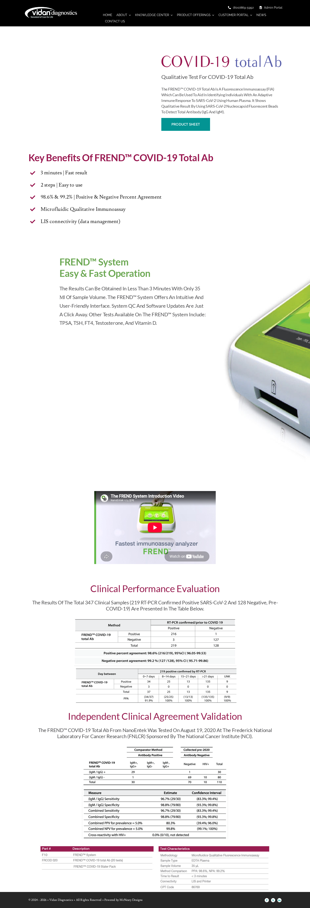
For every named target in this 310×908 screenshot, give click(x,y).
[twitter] (273, 900)
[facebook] (267, 900)
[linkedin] (279, 900)
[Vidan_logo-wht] (51, 9)
